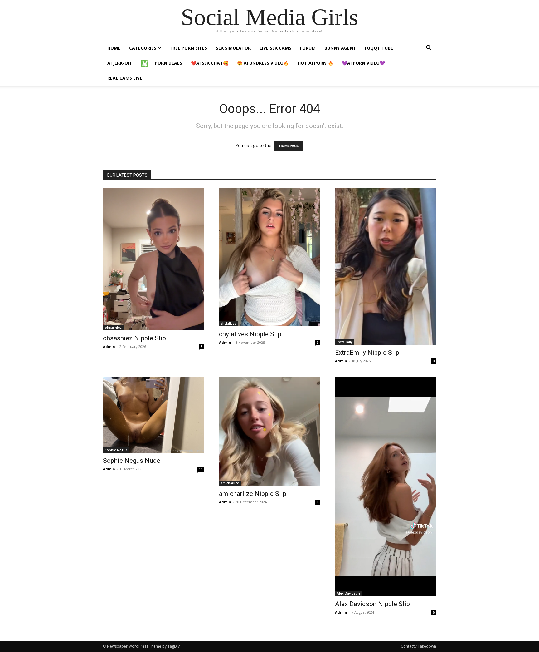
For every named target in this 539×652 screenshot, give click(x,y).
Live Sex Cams (275, 48)
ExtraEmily (344, 342)
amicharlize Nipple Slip (252, 493)
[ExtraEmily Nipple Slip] (385, 266)
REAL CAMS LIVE (124, 78)
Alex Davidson (348, 593)
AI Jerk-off (119, 63)
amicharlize (230, 483)
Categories (142, 48)
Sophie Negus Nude (131, 460)
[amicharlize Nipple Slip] (269, 431)
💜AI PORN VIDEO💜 (363, 63)
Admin (109, 346)
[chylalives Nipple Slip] (269, 257)
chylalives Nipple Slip (250, 334)
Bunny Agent (340, 48)
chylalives (228, 323)
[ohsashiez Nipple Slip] (153, 259)
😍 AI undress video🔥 (263, 63)
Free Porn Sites (188, 48)
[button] (428, 49)
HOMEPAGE (289, 146)
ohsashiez (113, 327)
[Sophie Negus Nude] (153, 415)
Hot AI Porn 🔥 (315, 63)
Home (113, 48)
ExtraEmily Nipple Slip (367, 352)
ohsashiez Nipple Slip (134, 338)
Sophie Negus (116, 450)
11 (201, 469)
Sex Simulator (233, 48)
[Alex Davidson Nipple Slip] (385, 486)
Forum (308, 48)
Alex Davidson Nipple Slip (372, 604)
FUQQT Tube (379, 48)
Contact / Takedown (418, 646)
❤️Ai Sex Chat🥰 (209, 63)
